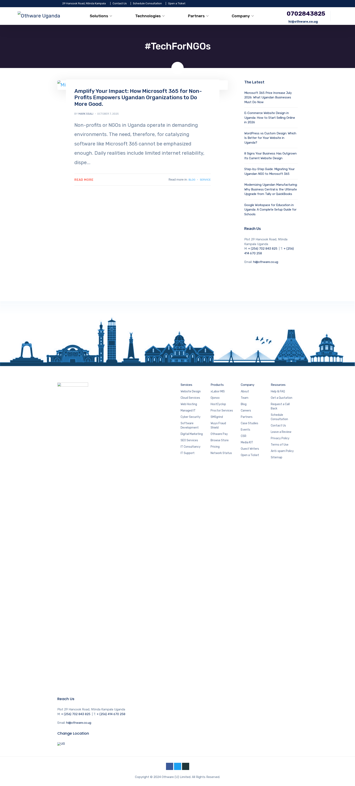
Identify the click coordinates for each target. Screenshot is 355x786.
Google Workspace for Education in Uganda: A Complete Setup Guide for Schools (270, 209)
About (245, 391)
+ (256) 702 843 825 (262, 248)
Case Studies (249, 423)
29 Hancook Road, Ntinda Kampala (84, 3)
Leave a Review (281, 432)
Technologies (148, 16)
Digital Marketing (192, 434)
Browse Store (220, 440)
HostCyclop (219, 404)
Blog (192, 179)
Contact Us (120, 3)
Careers (246, 410)
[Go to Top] (347, 777)
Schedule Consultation (147, 3)
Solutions (99, 16)
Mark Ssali (85, 113)
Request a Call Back (280, 406)
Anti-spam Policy (282, 451)
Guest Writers (250, 449)
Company (241, 16)
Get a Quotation (281, 398)
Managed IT (188, 410)
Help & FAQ (278, 391)
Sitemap (276, 457)
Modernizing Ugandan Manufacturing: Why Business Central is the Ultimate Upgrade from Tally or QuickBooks (270, 189)
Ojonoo (215, 398)
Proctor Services (222, 410)
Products (217, 385)
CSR (243, 436)
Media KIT (247, 442)
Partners (196, 16)
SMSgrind (217, 417)
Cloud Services (190, 398)
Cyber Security (191, 417)
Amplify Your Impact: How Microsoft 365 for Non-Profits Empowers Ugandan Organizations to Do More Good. (138, 97)
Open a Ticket (176, 3)
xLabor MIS (218, 391)
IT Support (188, 453)
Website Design (191, 391)
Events (245, 429)
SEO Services (189, 440)
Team (244, 398)
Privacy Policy (280, 438)
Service (205, 179)
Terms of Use (279, 444)
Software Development (190, 425)
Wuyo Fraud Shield (218, 425)
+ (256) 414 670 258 (111, 714)
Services (186, 385)
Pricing (215, 446)
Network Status (221, 453)
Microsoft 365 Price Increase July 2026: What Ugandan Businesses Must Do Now (268, 97)
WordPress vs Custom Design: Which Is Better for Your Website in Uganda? (270, 137)
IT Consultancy (191, 446)
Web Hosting (189, 404)
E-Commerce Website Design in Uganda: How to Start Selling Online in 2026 (269, 117)
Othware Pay (219, 434)
